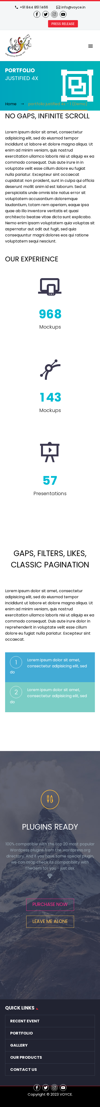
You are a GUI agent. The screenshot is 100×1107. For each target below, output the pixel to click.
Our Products (26, 1057)
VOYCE (66, 1094)
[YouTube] (63, 14)
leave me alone (50, 921)
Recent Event (25, 1021)
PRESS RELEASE (63, 23)
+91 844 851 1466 (34, 7)
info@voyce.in (73, 7)
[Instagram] (54, 14)
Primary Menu (90, 46)
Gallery (19, 1045)
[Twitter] (45, 14)
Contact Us (23, 1069)
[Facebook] (36, 14)
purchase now (50, 904)
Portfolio (21, 1033)
